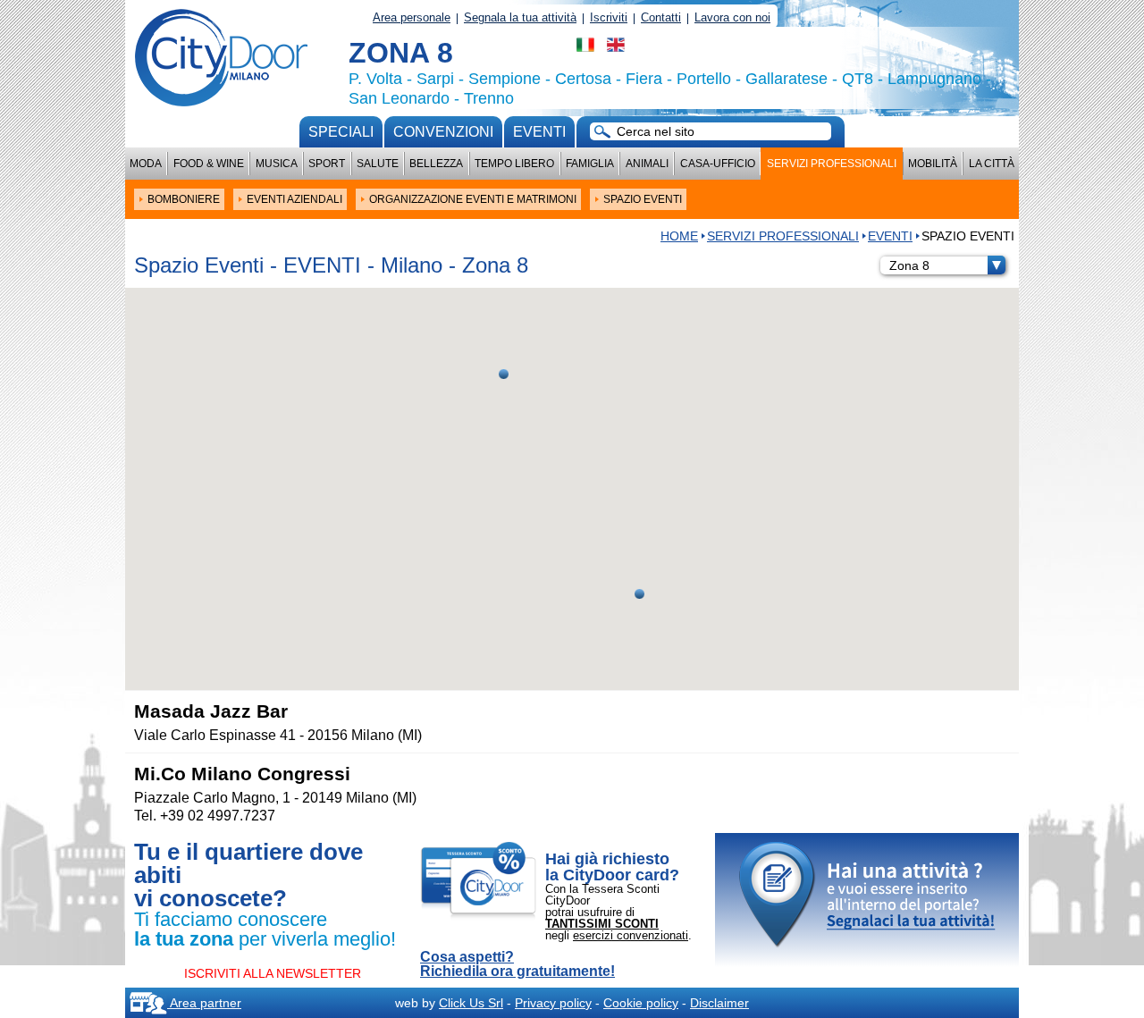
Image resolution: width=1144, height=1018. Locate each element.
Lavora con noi (732, 17)
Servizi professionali (831, 163)
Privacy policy (553, 1003)
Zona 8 (909, 265)
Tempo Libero (514, 163)
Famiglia (590, 163)
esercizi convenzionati (630, 935)
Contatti (661, 17)
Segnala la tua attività (520, 17)
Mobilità (932, 163)
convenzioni (443, 131)
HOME (679, 236)
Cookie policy (640, 1003)
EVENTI (890, 236)
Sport (326, 163)
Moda (146, 163)
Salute (378, 163)
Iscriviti (608, 17)
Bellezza (436, 163)
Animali (647, 163)
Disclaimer (719, 1003)
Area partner (204, 1003)
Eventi (539, 131)
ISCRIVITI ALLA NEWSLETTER (272, 973)
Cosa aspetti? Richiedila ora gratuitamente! (517, 964)
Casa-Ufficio (717, 163)
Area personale (411, 17)
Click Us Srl (471, 1003)
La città (991, 163)
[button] (504, 374)
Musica (277, 163)
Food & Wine (208, 163)
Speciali (341, 131)
